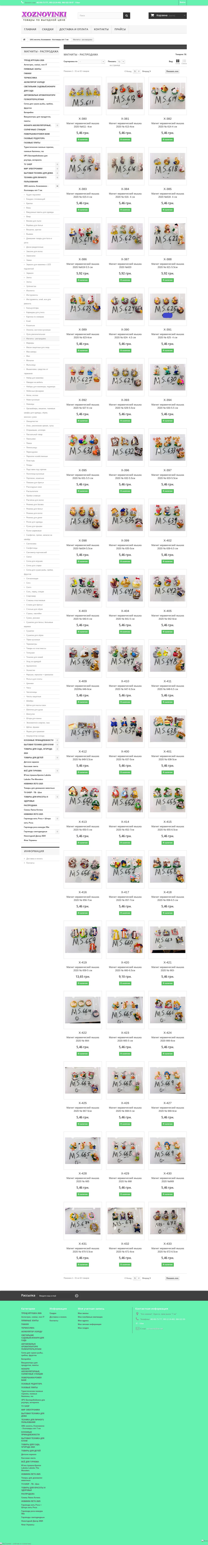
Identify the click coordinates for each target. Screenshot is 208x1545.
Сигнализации (32, 578)
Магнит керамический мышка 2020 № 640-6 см (83, 617)
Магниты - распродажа (36, 339)
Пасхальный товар (34, 434)
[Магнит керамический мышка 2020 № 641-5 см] (125, 588)
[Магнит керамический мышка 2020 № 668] (125, 1150)
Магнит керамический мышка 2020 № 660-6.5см (125, 969)
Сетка (178, 63)
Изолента (30, 291)
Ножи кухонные (32, 400)
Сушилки (30, 631)
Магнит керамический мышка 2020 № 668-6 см (125, 1109)
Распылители (32, 491)
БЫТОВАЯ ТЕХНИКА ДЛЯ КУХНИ (38, 745)
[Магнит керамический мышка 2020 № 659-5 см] (82, 939)
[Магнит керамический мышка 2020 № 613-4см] (125, 96)
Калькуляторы (32, 308)
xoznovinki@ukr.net (155, 1329)
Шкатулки (30, 714)
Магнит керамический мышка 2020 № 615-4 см (83, 195)
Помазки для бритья (35, 483)
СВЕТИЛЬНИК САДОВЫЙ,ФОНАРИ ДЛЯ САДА (39, 89)
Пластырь (30, 461)
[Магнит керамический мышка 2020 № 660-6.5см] (125, 939)
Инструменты (32, 295)
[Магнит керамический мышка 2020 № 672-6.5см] (167, 1221)
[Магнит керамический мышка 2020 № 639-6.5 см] (167, 517)
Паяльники (31, 439)
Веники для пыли (33, 221)
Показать (112, 61)
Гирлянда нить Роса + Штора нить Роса (37, 821)
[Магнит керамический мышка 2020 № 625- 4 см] (167, 306)
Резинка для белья (34, 509)
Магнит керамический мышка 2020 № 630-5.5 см (167, 406)
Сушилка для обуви (34, 635)
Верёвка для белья (34, 225)
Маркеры (30, 343)
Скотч (28, 587)
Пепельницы (31, 448)
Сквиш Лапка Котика (33, 810)
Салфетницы (31, 548)
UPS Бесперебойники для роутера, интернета (36, 158)
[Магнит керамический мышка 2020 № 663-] (167, 939)
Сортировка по (70, 61)
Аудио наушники (33, 195)
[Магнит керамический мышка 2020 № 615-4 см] (82, 166)
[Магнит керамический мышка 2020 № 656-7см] (82, 869)
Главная (30, 29)
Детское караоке (31, 762)
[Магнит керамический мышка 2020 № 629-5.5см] (125, 377)
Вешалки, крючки (33, 230)
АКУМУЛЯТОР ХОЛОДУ (34, 82)
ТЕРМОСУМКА (30, 78)
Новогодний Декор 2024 (35, 836)
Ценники (30, 683)
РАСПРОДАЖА (30, 805)
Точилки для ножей (34, 657)
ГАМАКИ (27, 73)
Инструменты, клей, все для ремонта (37, 301)
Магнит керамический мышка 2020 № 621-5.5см (167, 266)
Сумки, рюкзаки (33, 618)
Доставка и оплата (73, 29)
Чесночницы (31, 692)
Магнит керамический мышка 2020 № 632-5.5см (125, 477)
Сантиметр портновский (36, 552)
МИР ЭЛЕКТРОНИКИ (33, 169)
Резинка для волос (34, 513)
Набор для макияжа (34, 378)
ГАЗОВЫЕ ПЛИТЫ (32, 143)
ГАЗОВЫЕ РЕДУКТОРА (34, 138)
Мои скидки (83, 1328)
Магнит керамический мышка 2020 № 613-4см (125, 125)
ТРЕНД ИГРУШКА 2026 (34, 60)
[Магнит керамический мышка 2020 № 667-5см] (82, 1080)
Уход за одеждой (33, 661)
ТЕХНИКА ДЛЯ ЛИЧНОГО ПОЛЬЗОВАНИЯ (35, 179)
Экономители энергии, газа (38, 723)
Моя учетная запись (91, 1308)
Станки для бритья (34, 605)
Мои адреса (83, 1320)
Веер (28, 216)
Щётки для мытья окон (36, 705)
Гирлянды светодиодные (35, 832)
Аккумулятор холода (35, 736)
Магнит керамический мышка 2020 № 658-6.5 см (167, 898)
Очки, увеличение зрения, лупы (40, 426)
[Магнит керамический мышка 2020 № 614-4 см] (167, 96)
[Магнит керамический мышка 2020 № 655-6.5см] (167, 799)
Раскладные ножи (34, 487)
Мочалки (30, 360)
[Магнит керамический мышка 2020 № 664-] (82, 1010)
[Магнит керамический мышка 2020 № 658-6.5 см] (167, 869)
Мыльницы (31, 365)
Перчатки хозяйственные (37, 456)
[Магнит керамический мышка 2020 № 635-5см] (125, 517)
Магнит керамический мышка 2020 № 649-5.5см (83, 758)
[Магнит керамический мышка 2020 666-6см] (167, 1010)
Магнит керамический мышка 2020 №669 (167, 1180)
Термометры (31, 644)
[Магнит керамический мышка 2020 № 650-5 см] (82, 799)
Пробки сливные (33, 496)
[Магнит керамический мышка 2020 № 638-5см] (167, 728)
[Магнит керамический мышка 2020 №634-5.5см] (82, 517)
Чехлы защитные (33, 696)
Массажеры (31, 352)
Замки (29, 260)
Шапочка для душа (34, 710)
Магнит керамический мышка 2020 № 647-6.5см (125, 688)
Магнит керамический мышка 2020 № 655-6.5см (167, 828)
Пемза (29, 443)
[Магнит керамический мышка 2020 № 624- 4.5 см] (125, 306)
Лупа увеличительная (35, 334)
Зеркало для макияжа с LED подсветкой (37, 266)
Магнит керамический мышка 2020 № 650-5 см (83, 828)
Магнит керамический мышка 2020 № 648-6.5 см (167, 688)
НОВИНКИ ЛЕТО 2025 (33, 784)
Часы (28, 688)
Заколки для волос (34, 251)
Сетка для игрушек (34, 561)
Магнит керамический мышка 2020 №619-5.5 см (83, 266)
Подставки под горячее (36, 469)
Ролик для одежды (34, 522)
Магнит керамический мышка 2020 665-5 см (125, 1039)
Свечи (29, 557)
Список (184, 63)
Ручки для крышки (34, 526)
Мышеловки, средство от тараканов (36, 371)
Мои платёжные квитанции (90, 1317)
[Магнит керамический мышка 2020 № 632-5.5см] (125, 447)
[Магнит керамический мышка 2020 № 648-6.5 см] (167, 658)
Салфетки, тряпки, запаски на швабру (38, 537)
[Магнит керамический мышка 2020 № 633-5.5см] (167, 447)
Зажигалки (30, 256)
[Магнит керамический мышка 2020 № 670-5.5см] (82, 1221)
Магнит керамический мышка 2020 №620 (125, 266)
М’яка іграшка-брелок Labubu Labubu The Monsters (37, 777)
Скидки (47, 29)
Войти (182, 2)
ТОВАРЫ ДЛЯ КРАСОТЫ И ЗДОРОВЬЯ (36, 799)
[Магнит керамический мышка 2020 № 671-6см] (125, 1221)
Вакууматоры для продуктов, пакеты (37, 119)
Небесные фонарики (35, 391)
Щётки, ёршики (32, 727)
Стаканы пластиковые (35, 600)
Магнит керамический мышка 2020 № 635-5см (125, 547)
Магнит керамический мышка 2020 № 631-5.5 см (83, 477)
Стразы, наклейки (33, 613)
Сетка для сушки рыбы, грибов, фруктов (38, 106)
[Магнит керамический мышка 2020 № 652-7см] (125, 799)
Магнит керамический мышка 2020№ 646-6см (83, 688)
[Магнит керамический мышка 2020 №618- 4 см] (167, 166)
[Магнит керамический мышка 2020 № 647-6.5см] (125, 658)
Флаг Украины (30, 840)
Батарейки (28, 112)
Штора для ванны (33, 718)
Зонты (29, 277)
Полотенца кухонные (35, 474)
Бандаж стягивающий (35, 199)
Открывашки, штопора (35, 430)
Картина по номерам (35, 317)
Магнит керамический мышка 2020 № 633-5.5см (167, 477)
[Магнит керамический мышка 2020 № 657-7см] (125, 869)
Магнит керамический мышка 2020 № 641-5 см (125, 617)
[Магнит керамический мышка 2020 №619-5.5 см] (82, 236)
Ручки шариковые (33, 531)
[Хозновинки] (47, 16)
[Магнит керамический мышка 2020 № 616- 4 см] (125, 166)
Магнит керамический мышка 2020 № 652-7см (125, 828)
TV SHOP (28, 164)
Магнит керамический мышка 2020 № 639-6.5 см (167, 547)
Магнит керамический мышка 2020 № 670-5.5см (83, 1250)
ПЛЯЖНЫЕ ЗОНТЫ (32, 69)
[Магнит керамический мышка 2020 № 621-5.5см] (167, 236)
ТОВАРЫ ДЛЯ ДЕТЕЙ (33, 758)
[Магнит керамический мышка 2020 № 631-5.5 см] (82, 447)
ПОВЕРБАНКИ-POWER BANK (37, 134)
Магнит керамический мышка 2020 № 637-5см (125, 758)
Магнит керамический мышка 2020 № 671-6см (125, 1250)
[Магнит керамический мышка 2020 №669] (167, 1150)
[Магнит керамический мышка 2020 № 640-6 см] (82, 588)
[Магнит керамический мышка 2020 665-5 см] (125, 1010)
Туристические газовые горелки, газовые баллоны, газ (39, 149)
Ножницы (30, 404)
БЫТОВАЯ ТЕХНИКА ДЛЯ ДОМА (38, 173)
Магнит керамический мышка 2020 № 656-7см (83, 898)
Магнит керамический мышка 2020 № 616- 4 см (125, 195)
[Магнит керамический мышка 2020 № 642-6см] (167, 588)
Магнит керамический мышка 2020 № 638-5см (167, 758)
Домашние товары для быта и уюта (38, 240)
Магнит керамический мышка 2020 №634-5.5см (83, 547)
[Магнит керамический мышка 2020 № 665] (82, 1150)
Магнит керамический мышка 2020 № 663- (167, 969)
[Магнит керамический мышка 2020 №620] (125, 236)
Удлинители (31, 666)
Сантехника (31, 544)
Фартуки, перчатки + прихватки (39, 675)
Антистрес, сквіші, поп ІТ (35, 65)
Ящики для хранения (35, 731)
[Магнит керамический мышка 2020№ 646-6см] (82, 658)
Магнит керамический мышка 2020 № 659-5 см (83, 969)
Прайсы (120, 29)
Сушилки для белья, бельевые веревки (38, 624)
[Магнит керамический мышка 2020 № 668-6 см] (125, 1080)
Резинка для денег (34, 518)
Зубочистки (31, 286)
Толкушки (30, 653)
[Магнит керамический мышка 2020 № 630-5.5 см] (167, 377)
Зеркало (29, 273)
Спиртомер (31, 596)
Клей (28, 321)
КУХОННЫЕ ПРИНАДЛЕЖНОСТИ (38, 740)
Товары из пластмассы (36, 648)
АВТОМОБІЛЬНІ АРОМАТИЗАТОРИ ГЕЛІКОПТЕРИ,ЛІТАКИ (39, 97)
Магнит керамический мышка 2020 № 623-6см (83, 336)
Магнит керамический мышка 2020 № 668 (125, 1180)
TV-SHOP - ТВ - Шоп (33, 792)
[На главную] (24, 39)
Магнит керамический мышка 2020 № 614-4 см (167, 125)
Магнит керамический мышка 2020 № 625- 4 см (167, 336)
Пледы (29, 465)
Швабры (29, 701)
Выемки (29, 234)
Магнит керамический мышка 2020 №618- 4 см (167, 195)
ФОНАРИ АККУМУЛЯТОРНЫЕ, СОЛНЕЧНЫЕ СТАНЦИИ (37, 127)
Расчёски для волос (35, 500)
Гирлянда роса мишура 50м (36, 827)
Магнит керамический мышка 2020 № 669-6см (167, 1109)
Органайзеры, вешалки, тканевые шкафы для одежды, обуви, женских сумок (39, 412)
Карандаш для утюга (35, 312)
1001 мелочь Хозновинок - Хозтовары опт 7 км (36, 188)
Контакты (101, 29)
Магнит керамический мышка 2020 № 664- (83, 1039)
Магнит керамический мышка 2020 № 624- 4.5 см (125, 336)
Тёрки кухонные (33, 640)
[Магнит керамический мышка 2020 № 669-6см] (167, 1080)
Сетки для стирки (33, 565)
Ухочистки (30, 670)
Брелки (29, 203)
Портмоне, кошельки (35, 478)
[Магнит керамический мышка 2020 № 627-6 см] (82, 377)
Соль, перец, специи (35, 592)
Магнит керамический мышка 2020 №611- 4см (83, 125)
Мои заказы (83, 1313)
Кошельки (30, 325)
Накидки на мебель (34, 382)
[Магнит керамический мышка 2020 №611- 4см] (82, 96)
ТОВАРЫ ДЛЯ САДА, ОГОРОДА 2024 (38, 751)
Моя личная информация (89, 1324)
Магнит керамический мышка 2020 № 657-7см (125, 898)
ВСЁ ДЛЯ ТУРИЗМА (32, 771)
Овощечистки (32, 421)
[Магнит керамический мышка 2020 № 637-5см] (125, 728)
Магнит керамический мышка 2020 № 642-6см (167, 617)
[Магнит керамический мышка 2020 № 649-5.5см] (82, 728)
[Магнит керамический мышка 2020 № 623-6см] (82, 306)
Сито (28, 583)
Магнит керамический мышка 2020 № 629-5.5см (125, 406)
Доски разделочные (34, 247)
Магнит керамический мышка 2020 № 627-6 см (83, 406)
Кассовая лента (31, 766)
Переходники (31, 452)
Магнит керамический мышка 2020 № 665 (83, 1180)
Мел (28, 356)
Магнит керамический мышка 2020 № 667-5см (83, 1109)
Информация (34, 851)
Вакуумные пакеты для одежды (40, 212)
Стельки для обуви (34, 609)
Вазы (28, 208)
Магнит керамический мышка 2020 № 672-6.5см (167, 1250)
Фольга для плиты (34, 679)
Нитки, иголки (32, 395)
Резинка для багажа (34, 504)
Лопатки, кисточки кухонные (38, 330)
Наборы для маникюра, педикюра (40, 387)
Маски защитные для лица (37, 347)
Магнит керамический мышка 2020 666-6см (167, 1039)
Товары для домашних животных (39, 788)
